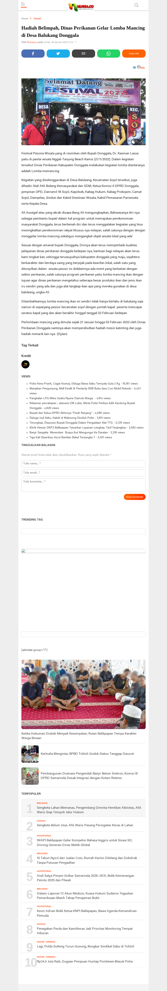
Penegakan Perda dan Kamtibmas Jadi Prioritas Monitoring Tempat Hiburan (85, 931)
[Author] (25, 365)
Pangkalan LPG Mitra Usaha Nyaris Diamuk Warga (62, 398)
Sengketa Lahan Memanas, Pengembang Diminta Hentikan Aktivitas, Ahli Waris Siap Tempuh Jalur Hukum (89, 810)
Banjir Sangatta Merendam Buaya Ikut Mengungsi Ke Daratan (69, 432)
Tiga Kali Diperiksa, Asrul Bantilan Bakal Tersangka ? (62, 437)
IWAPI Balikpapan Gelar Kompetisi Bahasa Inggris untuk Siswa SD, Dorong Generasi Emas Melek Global (84, 843)
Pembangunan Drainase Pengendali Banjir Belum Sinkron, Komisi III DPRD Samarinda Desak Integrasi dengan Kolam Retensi (89, 776)
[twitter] (58, 53)
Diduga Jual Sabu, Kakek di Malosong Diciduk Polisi (62, 418)
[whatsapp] (108, 53)
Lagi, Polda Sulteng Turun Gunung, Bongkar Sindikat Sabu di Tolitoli (85, 946)
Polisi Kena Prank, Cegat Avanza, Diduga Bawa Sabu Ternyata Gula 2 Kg (75, 383)
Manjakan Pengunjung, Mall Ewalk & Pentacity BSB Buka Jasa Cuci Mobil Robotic (80, 388)
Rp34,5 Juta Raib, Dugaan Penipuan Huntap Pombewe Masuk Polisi (85, 961)
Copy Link (134, 54)
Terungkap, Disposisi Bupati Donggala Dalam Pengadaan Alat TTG (71, 422)
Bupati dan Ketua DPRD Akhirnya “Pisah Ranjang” (61, 413)
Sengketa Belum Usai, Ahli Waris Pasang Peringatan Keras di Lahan (85, 825)
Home (24, 19)
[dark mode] (145, 5)
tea (142, 67)
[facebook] (33, 53)
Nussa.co (32, 42)
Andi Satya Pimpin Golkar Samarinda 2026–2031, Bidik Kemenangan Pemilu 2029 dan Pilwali (85, 878)
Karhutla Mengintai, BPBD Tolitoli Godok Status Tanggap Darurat (87, 754)
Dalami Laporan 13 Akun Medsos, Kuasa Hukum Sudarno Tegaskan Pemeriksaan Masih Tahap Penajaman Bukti (85, 896)
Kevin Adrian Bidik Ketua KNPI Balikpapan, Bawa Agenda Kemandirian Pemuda (87, 913)
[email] (83, 53)
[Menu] (24, 5)
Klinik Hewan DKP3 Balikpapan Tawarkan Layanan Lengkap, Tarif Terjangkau (78, 427)
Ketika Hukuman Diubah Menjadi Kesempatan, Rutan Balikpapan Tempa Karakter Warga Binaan (79, 736)
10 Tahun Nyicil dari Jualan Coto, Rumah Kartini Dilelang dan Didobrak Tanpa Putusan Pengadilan (87, 860)
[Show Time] (75, 42)
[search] (136, 5)
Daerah (37, 19)
